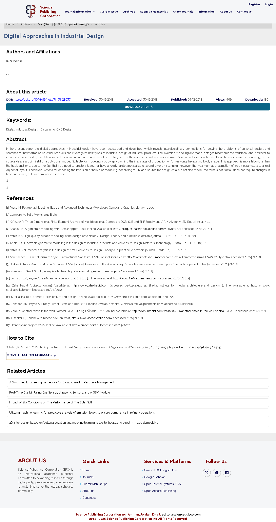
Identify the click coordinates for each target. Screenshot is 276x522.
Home (10, 24)
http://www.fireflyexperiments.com (136, 278)
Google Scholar (154, 477)
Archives (129, 11)
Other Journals (183, 11)
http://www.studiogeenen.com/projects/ (95, 271)
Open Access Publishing (160, 490)
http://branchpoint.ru (85, 325)
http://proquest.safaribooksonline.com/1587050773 (147, 228)
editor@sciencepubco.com (181, 514)
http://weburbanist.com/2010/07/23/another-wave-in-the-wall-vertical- (179, 311)
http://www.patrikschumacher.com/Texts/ (154, 257)
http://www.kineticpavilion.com (92, 318)
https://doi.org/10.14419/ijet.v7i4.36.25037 (42, 99)
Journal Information (78, 11)
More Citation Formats (29, 355)
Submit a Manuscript (154, 11)
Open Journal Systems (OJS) (162, 484)
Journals (88, 477)
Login (269, 4)
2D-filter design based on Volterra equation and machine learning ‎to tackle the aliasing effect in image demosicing (83, 422)
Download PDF (137, 106)
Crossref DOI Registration (160, 470)
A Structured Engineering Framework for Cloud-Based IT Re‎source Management (61, 382)
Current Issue (109, 11)
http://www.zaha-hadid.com (90, 285)
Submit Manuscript (94, 484)
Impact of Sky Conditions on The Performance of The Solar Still (50, 402)
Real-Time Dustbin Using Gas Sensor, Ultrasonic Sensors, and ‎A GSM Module (59, 392)
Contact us (244, 11)
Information (206, 11)
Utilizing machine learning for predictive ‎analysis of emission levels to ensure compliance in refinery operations (82, 412)
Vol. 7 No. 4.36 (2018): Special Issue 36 (63, 24)
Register (254, 4)
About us (226, 11)
